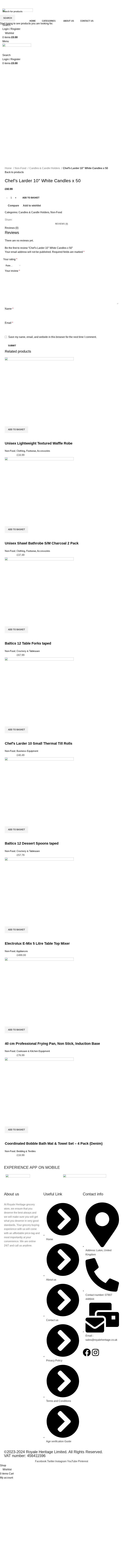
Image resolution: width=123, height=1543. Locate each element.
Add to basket (30, 198)
